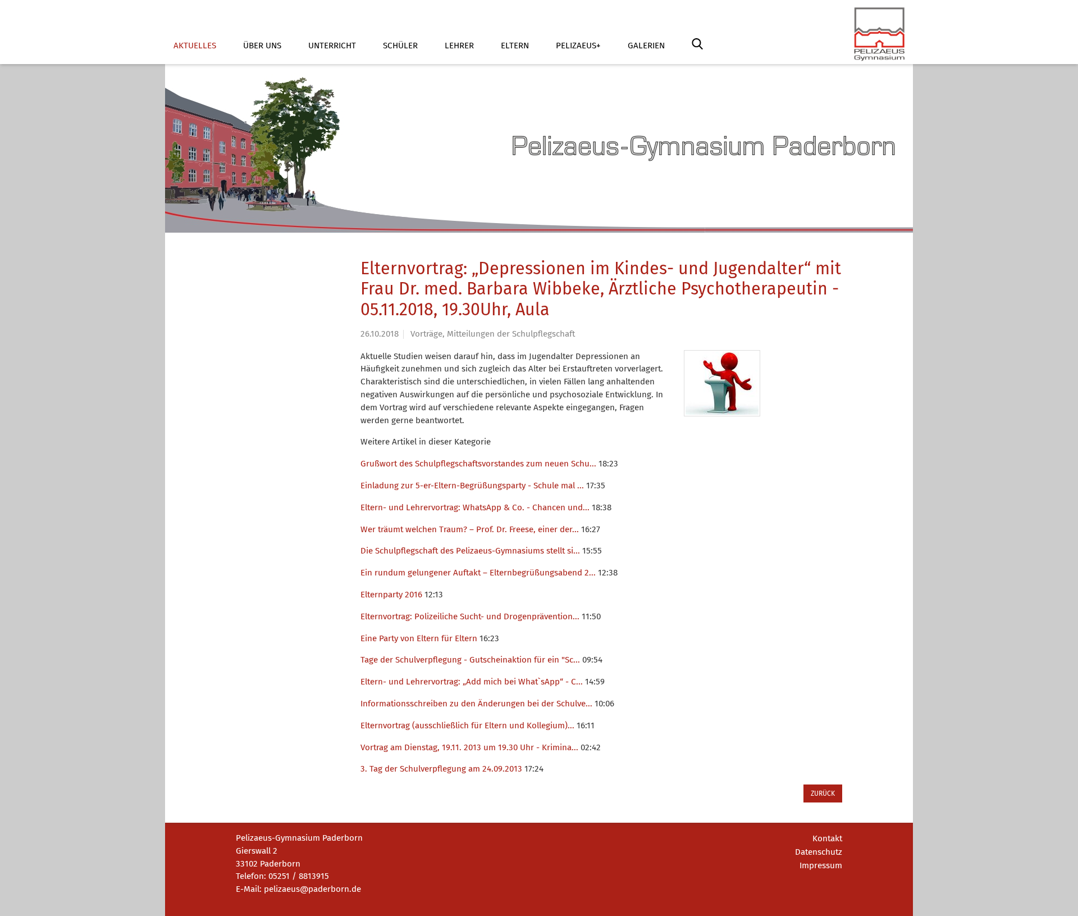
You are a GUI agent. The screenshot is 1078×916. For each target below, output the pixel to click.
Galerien (646, 45)
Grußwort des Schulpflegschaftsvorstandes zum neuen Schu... (478, 464)
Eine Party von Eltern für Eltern (418, 638)
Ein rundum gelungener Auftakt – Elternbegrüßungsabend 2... (478, 573)
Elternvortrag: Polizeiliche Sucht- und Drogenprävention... (469, 616)
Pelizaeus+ (578, 45)
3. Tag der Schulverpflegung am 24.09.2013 (441, 769)
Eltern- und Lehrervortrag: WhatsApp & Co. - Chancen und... (475, 507)
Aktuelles (194, 45)
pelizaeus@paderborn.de (312, 889)
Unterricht (332, 45)
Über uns (262, 45)
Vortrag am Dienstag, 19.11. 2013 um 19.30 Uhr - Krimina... (469, 747)
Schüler (400, 45)
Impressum (821, 865)
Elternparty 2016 (391, 594)
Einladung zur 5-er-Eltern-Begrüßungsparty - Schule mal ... (472, 485)
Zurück (823, 793)
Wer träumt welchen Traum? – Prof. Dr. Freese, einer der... (469, 529)
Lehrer (459, 45)
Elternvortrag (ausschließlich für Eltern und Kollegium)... (467, 725)
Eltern (515, 45)
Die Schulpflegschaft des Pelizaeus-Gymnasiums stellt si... (470, 551)
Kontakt (827, 838)
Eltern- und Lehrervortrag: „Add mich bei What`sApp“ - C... (471, 682)
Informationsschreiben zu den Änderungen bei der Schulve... (476, 704)
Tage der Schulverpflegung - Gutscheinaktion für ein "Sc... (470, 660)
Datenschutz (818, 852)
